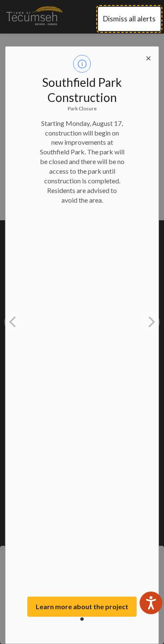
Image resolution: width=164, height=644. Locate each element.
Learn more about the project (82, 606)
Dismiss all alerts (129, 18)
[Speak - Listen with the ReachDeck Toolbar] (151, 603)
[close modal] (148, 57)
